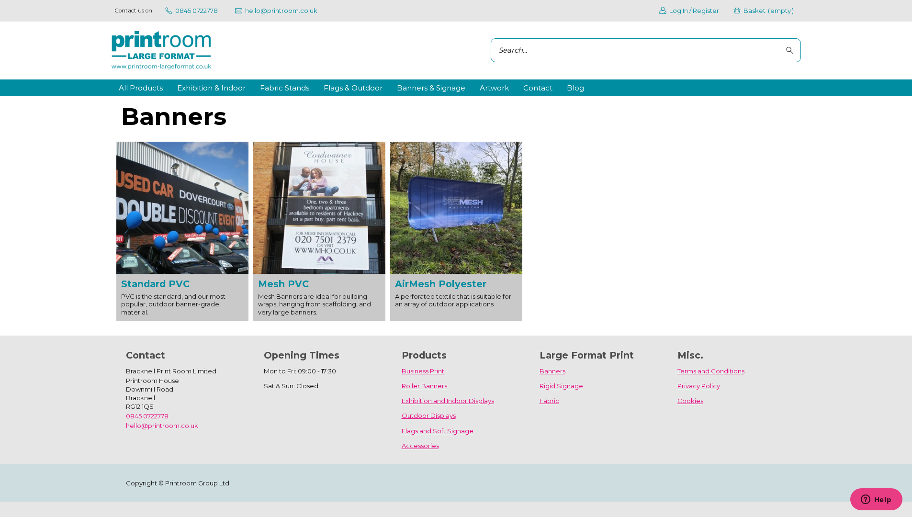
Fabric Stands (284, 87)
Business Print (423, 371)
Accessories (420, 446)
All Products (141, 87)
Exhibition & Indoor (211, 87)
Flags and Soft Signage (437, 431)
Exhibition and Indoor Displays (448, 401)
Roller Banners (424, 386)
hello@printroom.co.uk (162, 425)
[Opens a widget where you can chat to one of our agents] (876, 500)
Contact (537, 87)
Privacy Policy (698, 386)
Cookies (690, 401)
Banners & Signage (431, 87)
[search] (791, 50)
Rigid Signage (561, 386)
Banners (552, 371)
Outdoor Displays (429, 415)
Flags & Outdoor (353, 87)
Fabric (549, 401)
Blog (575, 87)
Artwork (494, 87)
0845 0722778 (147, 416)
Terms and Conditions (710, 371)
